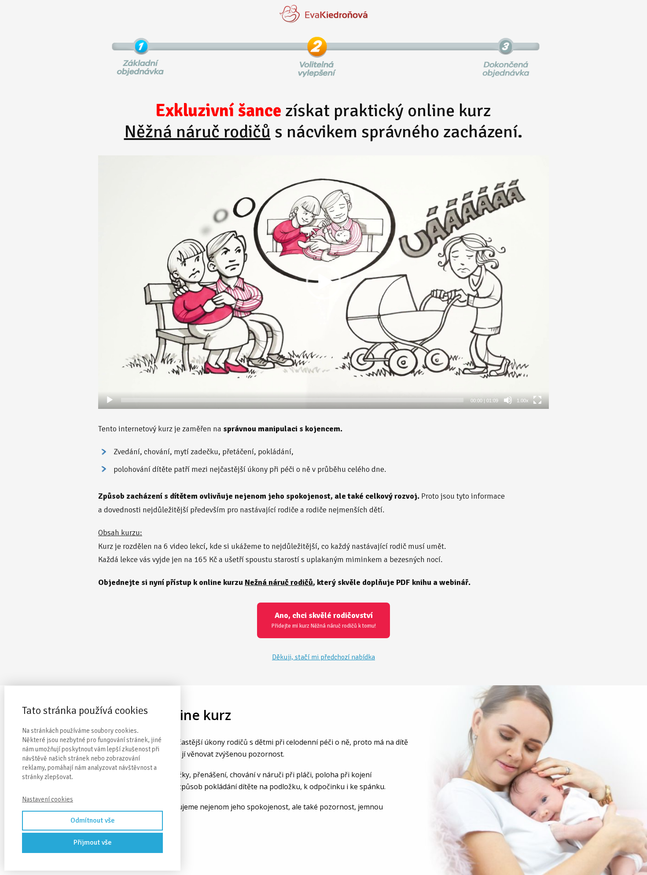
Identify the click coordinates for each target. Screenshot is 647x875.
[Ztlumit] (508, 400)
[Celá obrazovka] (537, 400)
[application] (323, 282)
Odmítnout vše (92, 820)
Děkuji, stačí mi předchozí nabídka (323, 657)
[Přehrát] (109, 400)
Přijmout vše (93, 842)
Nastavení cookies (47, 799)
